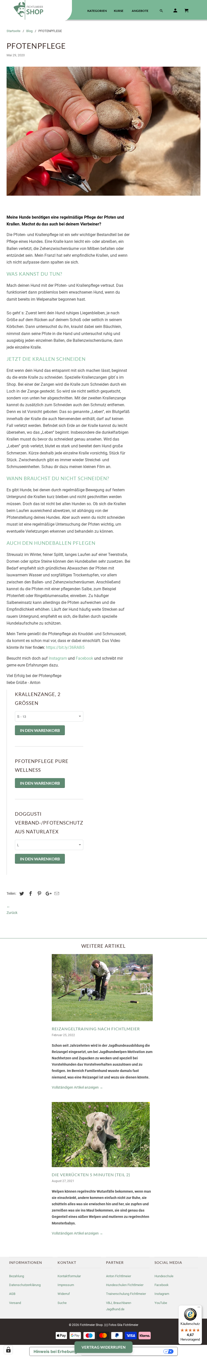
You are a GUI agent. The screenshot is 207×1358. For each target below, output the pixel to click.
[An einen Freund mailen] (56, 893)
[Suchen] (161, 12)
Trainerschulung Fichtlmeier (126, 1294)
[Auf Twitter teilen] (21, 893)
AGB (12, 1294)
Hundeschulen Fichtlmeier (124, 1285)
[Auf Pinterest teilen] (39, 893)
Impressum (66, 1285)
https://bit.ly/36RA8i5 (65, 647)
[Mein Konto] (175, 11)
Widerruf (64, 1294)
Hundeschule (163, 1276)
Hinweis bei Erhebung (55, 1351)
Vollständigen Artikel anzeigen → (77, 1087)
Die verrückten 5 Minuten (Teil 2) (91, 1174)
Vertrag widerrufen (103, 1347)
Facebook (85, 658)
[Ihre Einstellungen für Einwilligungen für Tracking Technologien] (8, 1349)
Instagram (58, 658)
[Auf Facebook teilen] (30, 893)
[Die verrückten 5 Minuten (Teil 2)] (101, 1168)
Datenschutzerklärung (25, 1285)
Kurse (118, 11)
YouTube (160, 1303)
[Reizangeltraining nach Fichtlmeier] (102, 1022)
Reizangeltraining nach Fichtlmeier (96, 1028)
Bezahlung (16, 1276)
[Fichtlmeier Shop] (36, 10)
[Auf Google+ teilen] (47, 893)
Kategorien (97, 11)
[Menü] (199, 1308)
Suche (62, 1303)
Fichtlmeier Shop (91, 1325)
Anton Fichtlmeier (118, 1276)
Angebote (140, 11)
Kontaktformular (69, 1276)
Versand (15, 1303)
